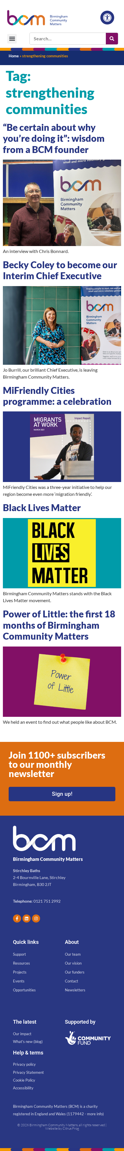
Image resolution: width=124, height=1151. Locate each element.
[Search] (112, 38)
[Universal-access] (107, 17)
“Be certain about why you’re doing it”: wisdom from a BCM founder (54, 138)
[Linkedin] (26, 918)
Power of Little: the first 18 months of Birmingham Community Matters (59, 625)
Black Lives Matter (42, 507)
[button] (12, 39)
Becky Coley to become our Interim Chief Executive (60, 270)
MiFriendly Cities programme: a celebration (57, 396)
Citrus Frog (71, 1128)
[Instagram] (36, 918)
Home (14, 56)
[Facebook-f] (17, 918)
